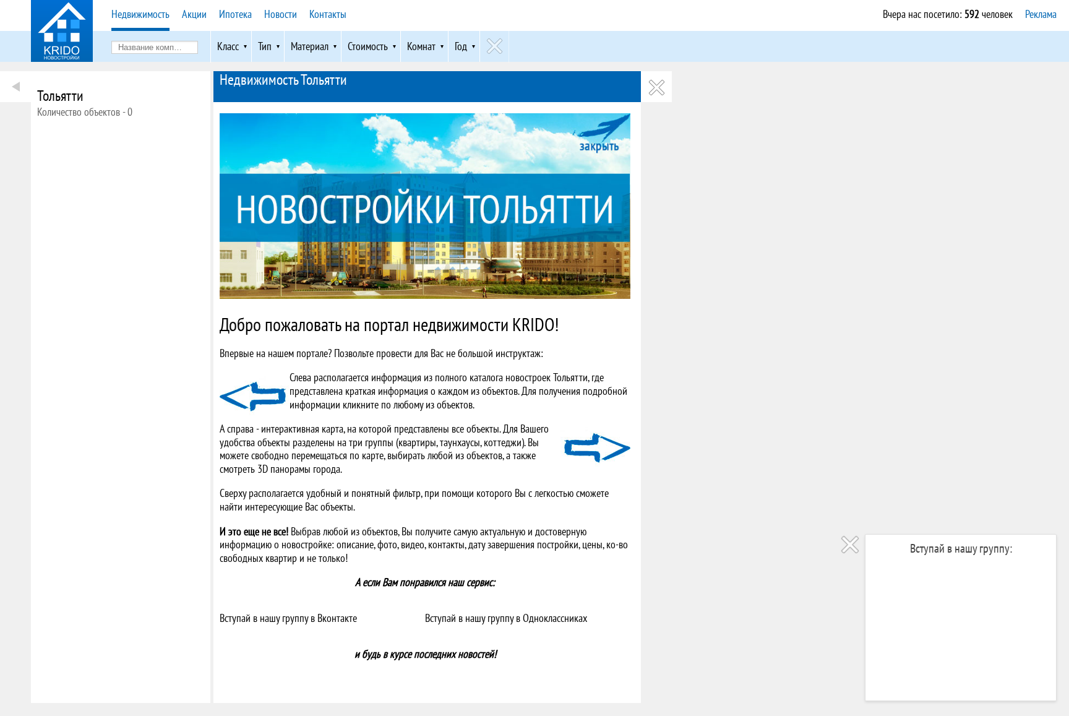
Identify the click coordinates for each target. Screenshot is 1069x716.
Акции (194, 14)
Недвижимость (140, 14)
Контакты (327, 14)
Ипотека (235, 14)
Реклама (1041, 14)
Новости (280, 14)
